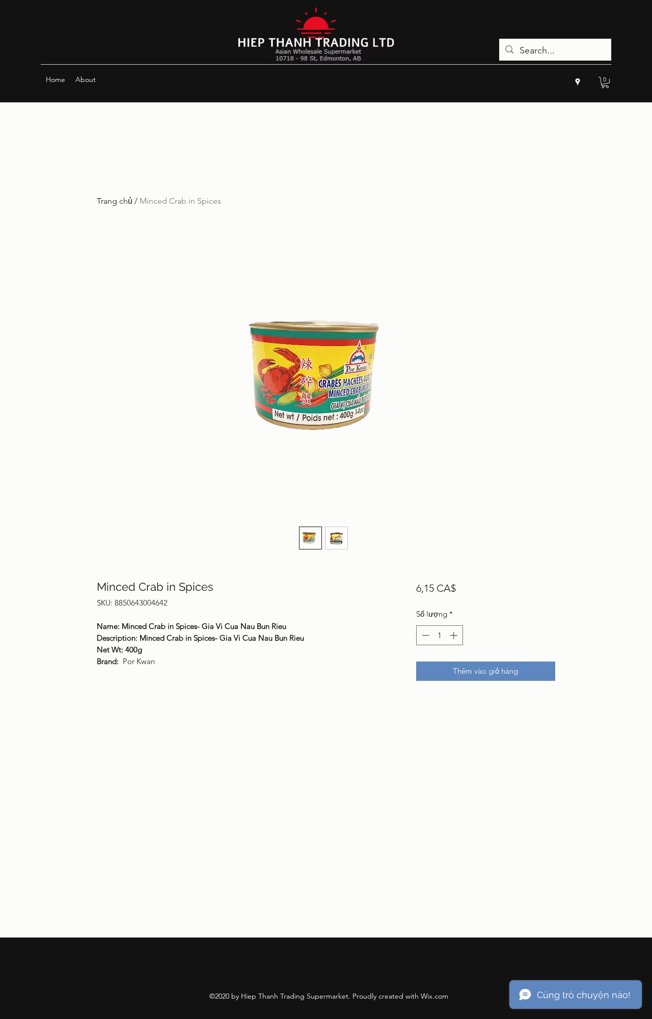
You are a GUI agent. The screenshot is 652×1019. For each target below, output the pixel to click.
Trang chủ (114, 201)
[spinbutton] (439, 635)
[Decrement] (424, 635)
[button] (605, 82)
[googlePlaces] (578, 82)
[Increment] (454, 635)
